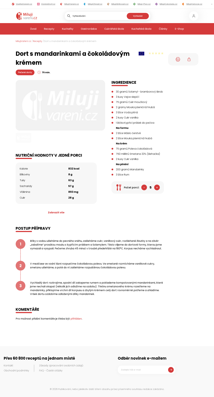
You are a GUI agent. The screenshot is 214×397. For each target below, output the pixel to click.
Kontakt (8, 365)
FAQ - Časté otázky (51, 370)
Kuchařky (67, 29)
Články (163, 29)
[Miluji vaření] (27, 16)
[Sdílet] (189, 59)
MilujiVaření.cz (23, 41)
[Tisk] (178, 59)
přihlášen (76, 318)
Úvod (33, 29)
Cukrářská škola (114, 29)
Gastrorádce (89, 29)
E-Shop (179, 29)
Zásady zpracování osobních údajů (61, 365)
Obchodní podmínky (16, 370)
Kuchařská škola (141, 29)
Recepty (49, 29)
